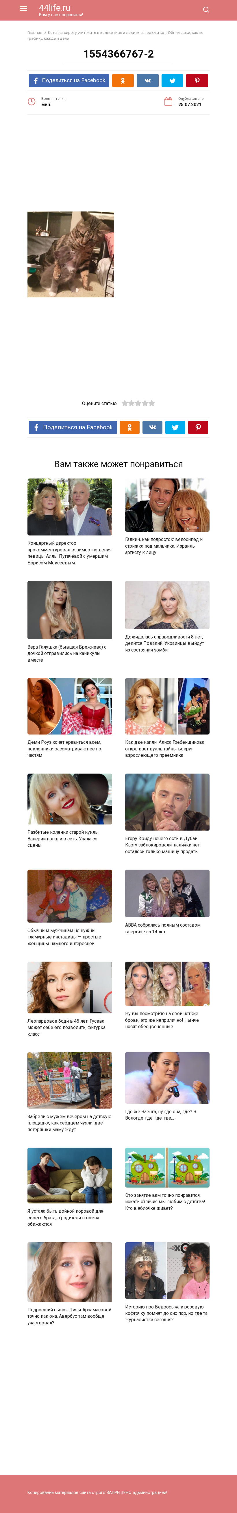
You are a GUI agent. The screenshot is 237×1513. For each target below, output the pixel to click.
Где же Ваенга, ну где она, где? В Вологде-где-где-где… (160, 1114)
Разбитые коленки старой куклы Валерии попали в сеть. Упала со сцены (63, 838)
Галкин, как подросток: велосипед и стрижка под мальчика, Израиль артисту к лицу (164, 546)
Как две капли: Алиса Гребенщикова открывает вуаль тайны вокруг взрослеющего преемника (164, 748)
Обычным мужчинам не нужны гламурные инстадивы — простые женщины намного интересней (64, 936)
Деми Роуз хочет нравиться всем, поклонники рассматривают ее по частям (64, 748)
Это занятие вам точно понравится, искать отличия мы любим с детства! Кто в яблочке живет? (165, 1201)
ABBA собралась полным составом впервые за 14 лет (163, 928)
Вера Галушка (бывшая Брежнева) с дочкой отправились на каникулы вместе (66, 653)
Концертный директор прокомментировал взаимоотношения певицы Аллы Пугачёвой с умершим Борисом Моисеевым (69, 552)
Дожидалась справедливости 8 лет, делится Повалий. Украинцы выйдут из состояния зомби (164, 643)
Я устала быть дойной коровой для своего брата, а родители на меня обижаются (65, 1217)
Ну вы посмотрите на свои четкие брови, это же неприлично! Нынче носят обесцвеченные (162, 1020)
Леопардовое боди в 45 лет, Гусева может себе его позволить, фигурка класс (66, 1027)
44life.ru (55, 8)
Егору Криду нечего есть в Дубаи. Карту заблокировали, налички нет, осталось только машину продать (163, 845)
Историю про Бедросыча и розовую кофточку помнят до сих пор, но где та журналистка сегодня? (166, 1313)
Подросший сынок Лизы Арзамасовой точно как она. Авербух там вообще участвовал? (69, 1316)
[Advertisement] (118, 164)
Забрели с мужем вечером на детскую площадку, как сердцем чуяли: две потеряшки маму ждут (69, 1122)
